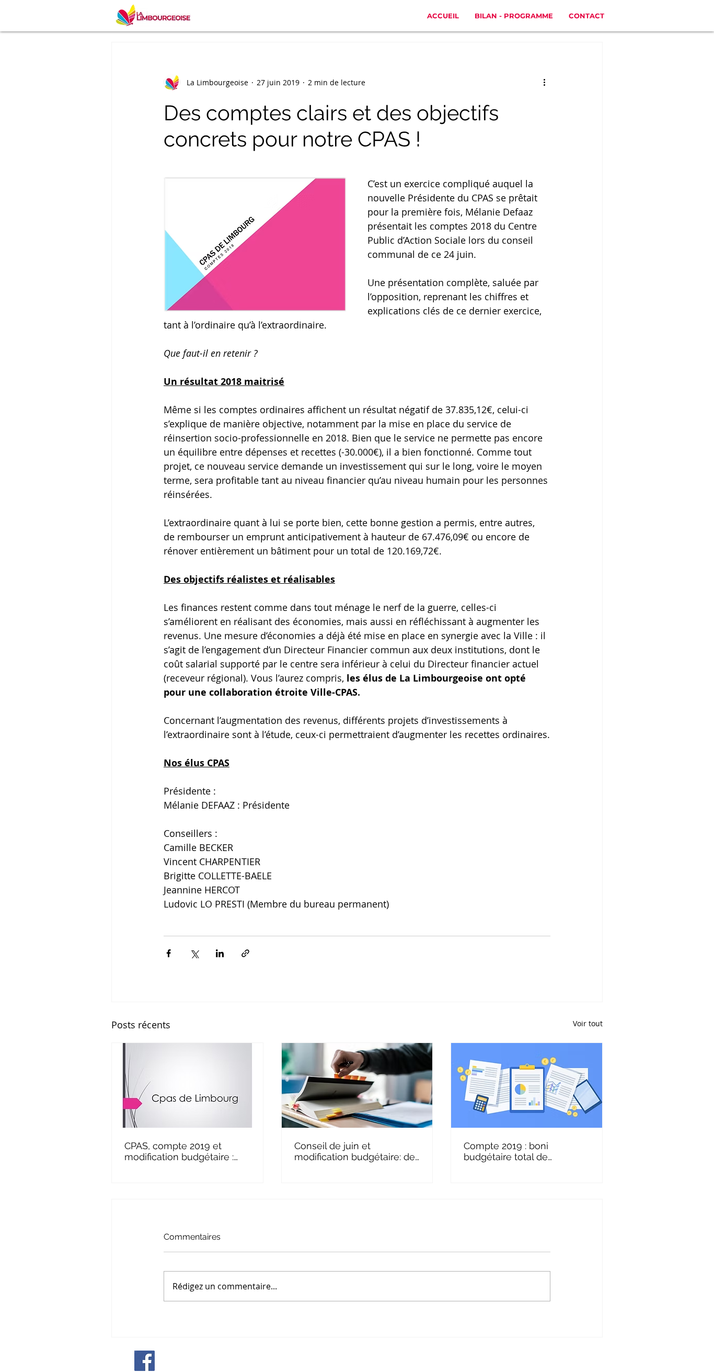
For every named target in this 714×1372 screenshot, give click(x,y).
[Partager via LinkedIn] (220, 953)
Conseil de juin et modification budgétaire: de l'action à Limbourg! (354, 1151)
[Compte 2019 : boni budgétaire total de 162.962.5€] (526, 1085)
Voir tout (588, 1023)
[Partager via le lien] (245, 953)
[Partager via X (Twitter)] (194, 953)
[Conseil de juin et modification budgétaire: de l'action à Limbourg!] (357, 1085)
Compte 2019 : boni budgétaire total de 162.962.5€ (506, 1151)
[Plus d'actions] (544, 82)
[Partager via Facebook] (169, 953)
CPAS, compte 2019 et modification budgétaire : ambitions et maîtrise (179, 1151)
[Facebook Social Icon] (144, 1361)
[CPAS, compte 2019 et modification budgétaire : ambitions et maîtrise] (187, 1085)
